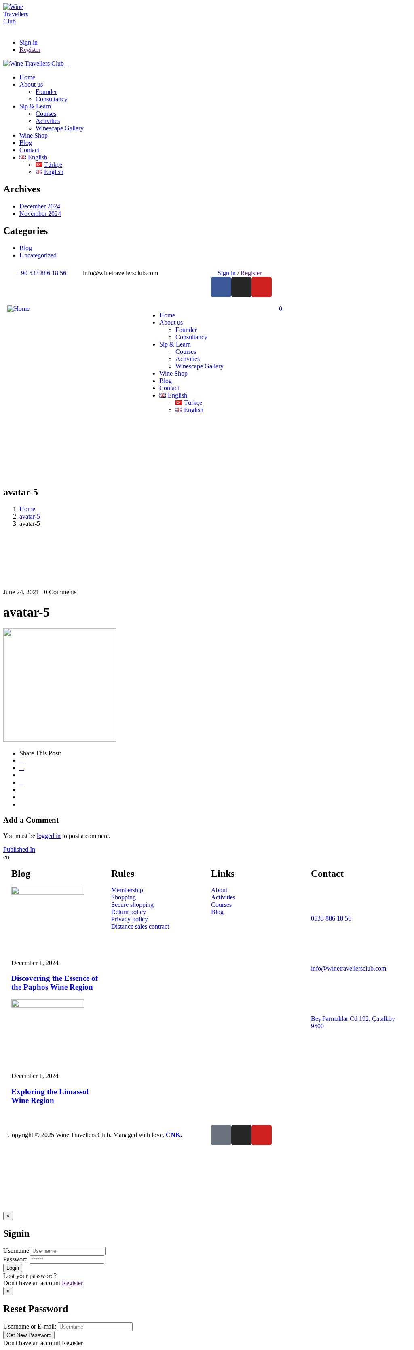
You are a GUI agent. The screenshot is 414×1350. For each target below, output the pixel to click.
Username (16, 1250)
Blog (25, 247)
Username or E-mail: (29, 1326)
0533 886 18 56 (331, 918)
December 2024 (39, 206)
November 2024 (40, 213)
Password (15, 1259)
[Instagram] (241, 287)
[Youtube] (261, 287)
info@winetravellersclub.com (348, 968)
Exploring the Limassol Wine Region (50, 1096)
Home (27, 509)
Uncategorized (38, 255)
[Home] (18, 308)
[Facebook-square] (221, 1135)
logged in (49, 835)
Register (72, 1283)
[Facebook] (221, 287)
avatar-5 (29, 516)
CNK (173, 1134)
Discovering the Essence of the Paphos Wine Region (54, 982)
